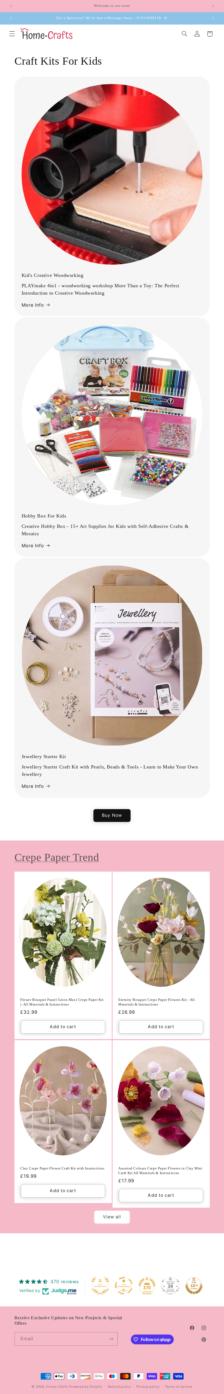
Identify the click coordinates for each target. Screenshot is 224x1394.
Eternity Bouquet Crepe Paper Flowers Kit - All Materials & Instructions (156, 1002)
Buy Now (112, 815)
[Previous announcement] (11, 6)
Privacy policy (147, 1387)
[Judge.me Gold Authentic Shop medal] (100, 1285)
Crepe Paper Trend (56, 857)
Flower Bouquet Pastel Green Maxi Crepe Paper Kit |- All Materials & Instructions (62, 1002)
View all (112, 1216)
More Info (33, 305)
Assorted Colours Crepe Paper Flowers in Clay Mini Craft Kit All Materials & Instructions (160, 1170)
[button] (12, 34)
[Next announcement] (213, 6)
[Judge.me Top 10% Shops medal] (194, 1285)
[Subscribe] (111, 1338)
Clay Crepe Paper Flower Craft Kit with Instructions (62, 1168)
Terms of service (179, 1387)
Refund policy (119, 1387)
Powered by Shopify (85, 1387)
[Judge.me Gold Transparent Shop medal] (123, 1285)
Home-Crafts (57, 1387)
